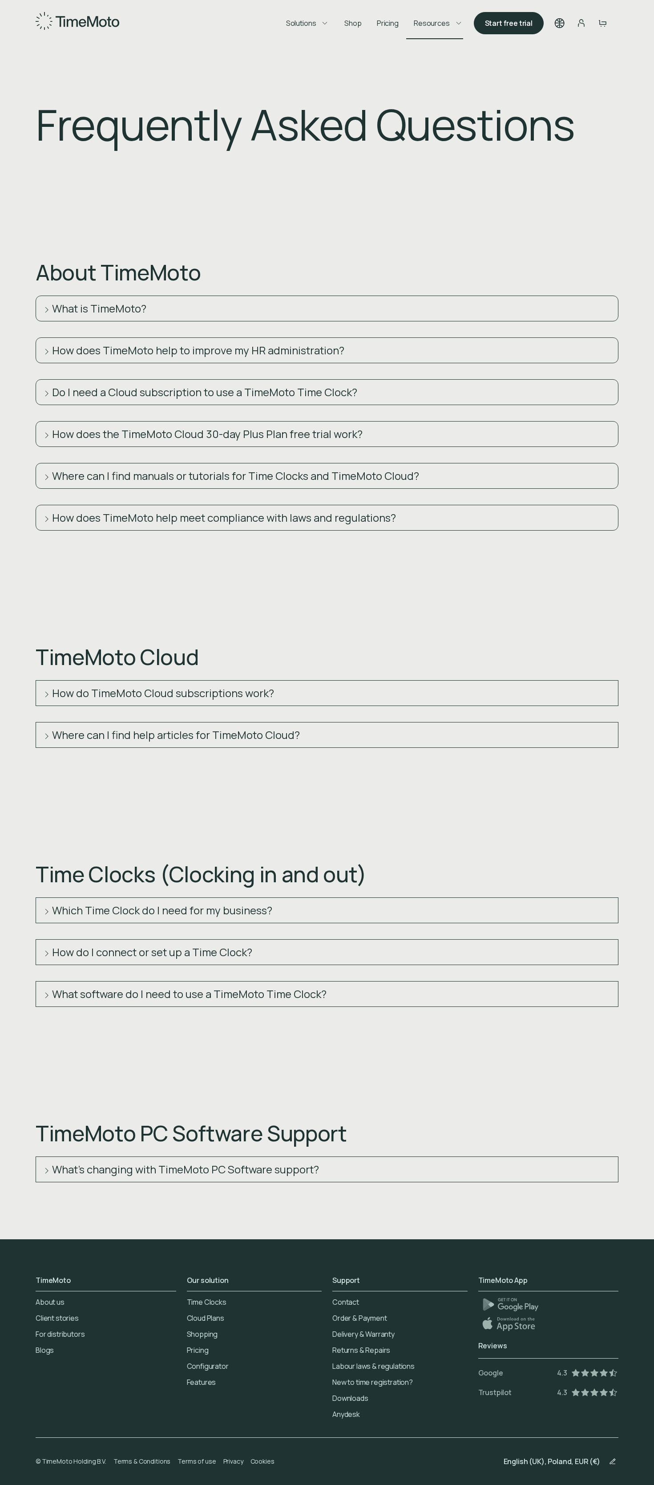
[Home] (77, 23)
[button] (559, 23)
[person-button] (581, 23)
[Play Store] (510, 1304)
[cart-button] (602, 23)
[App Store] (509, 1323)
